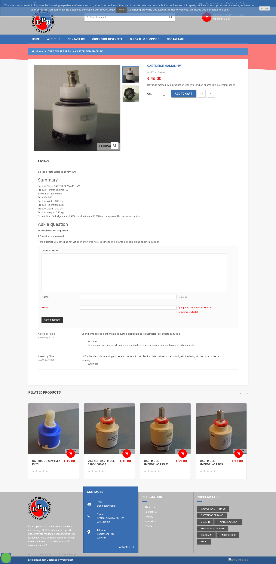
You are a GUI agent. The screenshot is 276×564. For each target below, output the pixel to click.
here (121, 9)
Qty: (149, 93)
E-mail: (45, 307)
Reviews (43, 161)
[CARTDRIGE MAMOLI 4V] (130, 74)
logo (52, 509)
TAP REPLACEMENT (229, 522)
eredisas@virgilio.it (107, 505)
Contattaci (175, 39)
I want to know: (50, 250)
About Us (150, 507)
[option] (130, 74)
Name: (45, 296)
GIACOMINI (206, 535)
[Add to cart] (70, 453)
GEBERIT (205, 521)
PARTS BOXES (228, 535)
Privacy (148, 526)
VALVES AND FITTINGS (213, 508)
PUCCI (204, 541)
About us (53, 39)
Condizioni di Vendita (107, 39)
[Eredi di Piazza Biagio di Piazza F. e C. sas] (43, 21)
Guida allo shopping (144, 39)
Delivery (149, 516)
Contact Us (124, 547)
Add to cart (183, 93)
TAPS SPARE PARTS (59, 51)
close (264, 8)
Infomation (150, 521)
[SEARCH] (171, 17)
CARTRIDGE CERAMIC (212, 515)
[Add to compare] (211, 93)
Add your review (156, 72)
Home (36, 39)
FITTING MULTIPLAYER (213, 528)
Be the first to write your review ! (57, 171)
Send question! (52, 320)
